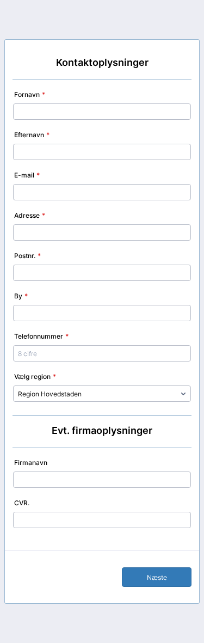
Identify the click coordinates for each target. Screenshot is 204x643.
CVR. (21, 503)
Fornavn (29, 94)
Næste (157, 577)
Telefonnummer (41, 336)
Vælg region (35, 376)
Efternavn (32, 135)
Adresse (29, 215)
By (21, 296)
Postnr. (27, 256)
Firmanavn (30, 462)
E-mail (27, 175)
